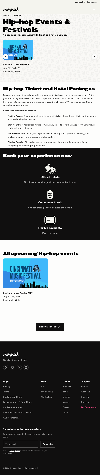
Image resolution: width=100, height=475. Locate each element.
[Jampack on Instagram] (12, 367)
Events (6, 16)
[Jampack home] (11, 9)
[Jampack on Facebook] (5, 367)
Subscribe (48, 444)
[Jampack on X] (19, 367)
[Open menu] (94, 9)
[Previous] (5, 56)
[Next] (94, 56)
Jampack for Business (86, 2)
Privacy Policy (15, 451)
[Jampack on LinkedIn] (26, 367)
